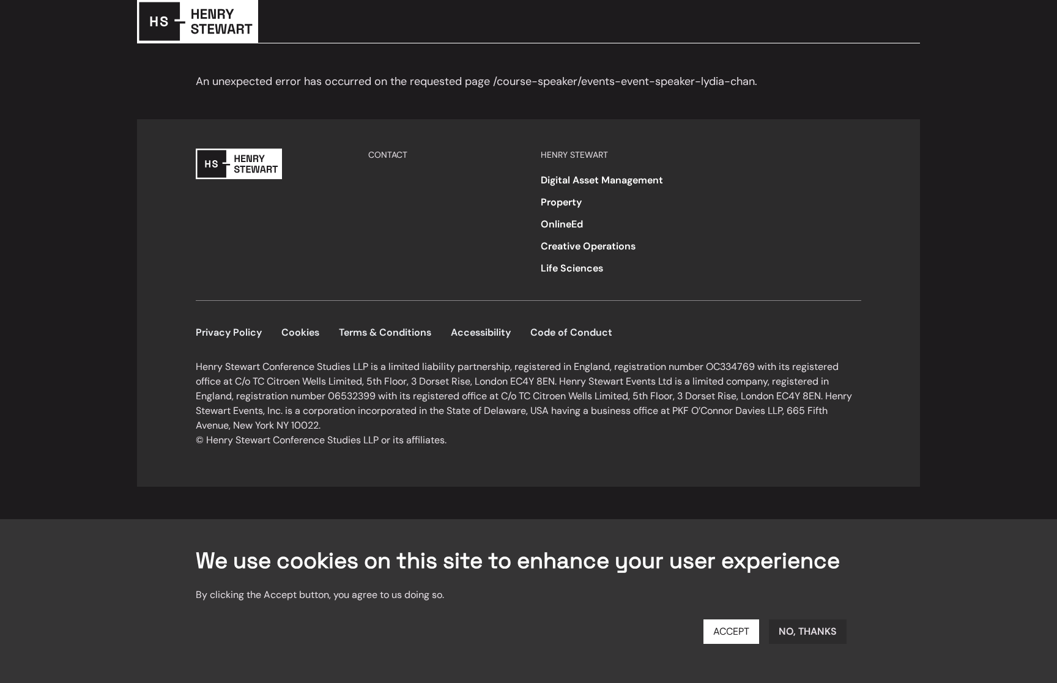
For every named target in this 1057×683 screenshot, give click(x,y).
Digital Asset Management (602, 180)
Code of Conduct (571, 332)
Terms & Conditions (385, 332)
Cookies (300, 332)
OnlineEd (562, 224)
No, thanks (808, 631)
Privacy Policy (229, 332)
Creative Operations (588, 246)
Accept (731, 631)
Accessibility (481, 332)
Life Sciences (572, 268)
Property (561, 202)
